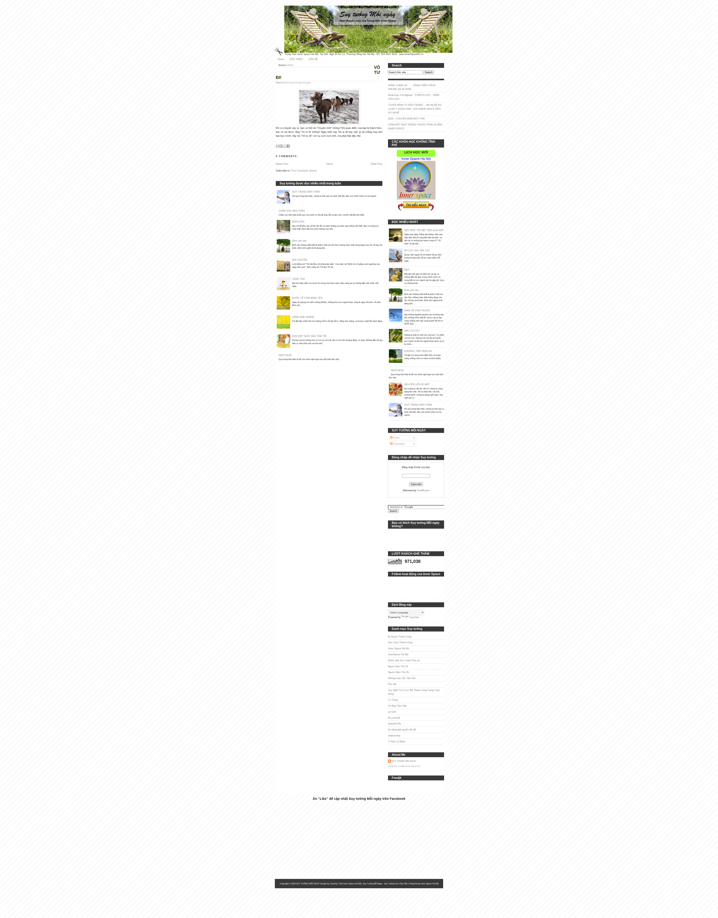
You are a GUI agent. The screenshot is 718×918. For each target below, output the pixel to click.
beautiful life (394, 723)
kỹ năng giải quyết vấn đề (402, 729)
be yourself (394, 717)
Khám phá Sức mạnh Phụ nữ (404, 660)
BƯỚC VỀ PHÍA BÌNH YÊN (307, 298)
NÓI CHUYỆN (299, 259)
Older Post (376, 164)
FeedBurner (423, 490)
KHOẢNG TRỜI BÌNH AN (418, 351)
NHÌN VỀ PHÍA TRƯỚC (417, 310)
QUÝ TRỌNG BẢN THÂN (306, 191)
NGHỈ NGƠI (285, 355)
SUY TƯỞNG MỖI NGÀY (308, 883)
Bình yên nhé (299, 240)
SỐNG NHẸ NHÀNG (303, 317)
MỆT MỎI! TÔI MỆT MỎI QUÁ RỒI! (424, 230)
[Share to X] (284, 146)
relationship (394, 735)
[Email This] (277, 146)
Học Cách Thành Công (400, 642)
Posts (396, 437)
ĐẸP (406, 269)
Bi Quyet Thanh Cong (399, 636)
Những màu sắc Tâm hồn (402, 678)
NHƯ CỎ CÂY (412, 330)
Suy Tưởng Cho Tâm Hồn (396, 883)
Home (281, 59)
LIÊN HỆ (313, 59)
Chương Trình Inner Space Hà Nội (345, 883)
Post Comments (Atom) (304, 170)
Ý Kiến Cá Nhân (396, 741)
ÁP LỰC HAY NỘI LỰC (417, 250)
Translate (414, 617)
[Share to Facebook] (288, 146)
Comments (398, 443)
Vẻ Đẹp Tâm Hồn (397, 705)
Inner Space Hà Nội (398, 648)
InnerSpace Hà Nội (398, 654)
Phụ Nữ (392, 684)
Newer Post (282, 164)
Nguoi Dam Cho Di (398, 666)
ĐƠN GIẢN (298, 221)
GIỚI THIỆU (296, 59)
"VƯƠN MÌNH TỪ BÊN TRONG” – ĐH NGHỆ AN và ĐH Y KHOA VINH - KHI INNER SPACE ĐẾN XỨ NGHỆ (414, 109)
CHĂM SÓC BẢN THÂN (292, 210)
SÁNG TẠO (298, 279)
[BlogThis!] (281, 146)
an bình (392, 711)
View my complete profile (404, 766)
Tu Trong (393, 699)
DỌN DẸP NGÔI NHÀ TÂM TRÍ (309, 336)
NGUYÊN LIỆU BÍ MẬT (417, 384)
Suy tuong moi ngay (294, 83)
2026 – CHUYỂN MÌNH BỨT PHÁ (406, 118)
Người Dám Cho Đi (398, 672)
